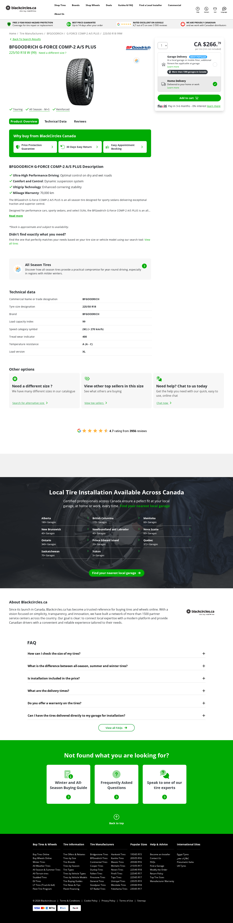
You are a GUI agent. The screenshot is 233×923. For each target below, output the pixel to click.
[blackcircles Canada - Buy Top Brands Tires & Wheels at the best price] (24, 9)
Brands (76, 5)
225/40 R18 (136, 869)
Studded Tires (40, 877)
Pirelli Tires (116, 873)
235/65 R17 (136, 888)
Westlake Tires (118, 885)
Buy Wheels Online (42, 858)
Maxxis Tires (117, 862)
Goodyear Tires (98, 885)
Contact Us (155, 858)
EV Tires (37, 881)
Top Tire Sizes (157, 877)
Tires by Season (71, 865)
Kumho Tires (117, 858)
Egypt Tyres (183, 854)
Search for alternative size (28, 403)
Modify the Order (158, 869)
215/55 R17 (136, 865)
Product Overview (24, 121)
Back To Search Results (26, 39)
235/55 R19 (136, 881)
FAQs (152, 862)
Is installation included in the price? (54, 678)
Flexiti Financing (71, 888)
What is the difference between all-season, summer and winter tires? (78, 666)
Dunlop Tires (96, 869)
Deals (109, 5)
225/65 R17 (136, 877)
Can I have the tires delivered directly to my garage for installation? (76, 716)
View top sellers (94, 403)
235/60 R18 (136, 885)
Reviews (80, 121)
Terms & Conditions (70, 900)
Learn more (173, 66)
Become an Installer (160, 854)
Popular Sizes (138, 844)
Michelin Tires (118, 865)
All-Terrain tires (40, 873)
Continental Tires (98, 862)
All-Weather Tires (41, 865)
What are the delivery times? (48, 691)
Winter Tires (39, 862)
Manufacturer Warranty (162, 881)
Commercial (174, 5)
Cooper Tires (96, 865)
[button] (116, 573)
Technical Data (56, 121)
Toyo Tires (116, 877)
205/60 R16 (136, 862)
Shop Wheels (93, 5)
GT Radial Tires (97, 888)
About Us (59, 13)
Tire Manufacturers (102, 844)
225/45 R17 (136, 873)
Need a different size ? (52, 53)
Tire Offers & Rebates (74, 854)
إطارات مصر (182, 858)
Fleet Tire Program (42, 888)
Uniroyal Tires (118, 881)
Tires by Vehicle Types (74, 873)
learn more (213, 106)
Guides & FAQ (125, 5)
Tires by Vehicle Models (75, 877)
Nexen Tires (117, 869)
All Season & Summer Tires (46, 869)
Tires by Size (69, 858)
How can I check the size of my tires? (54, 654)
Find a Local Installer (150, 5)
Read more (16, 215)
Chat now (163, 403)
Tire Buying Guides (72, 881)
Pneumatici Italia (185, 862)
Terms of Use (126, 900)
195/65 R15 (136, 854)
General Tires (97, 881)
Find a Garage (157, 865)
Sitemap (141, 900)
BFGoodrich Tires (99, 858)
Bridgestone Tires (99, 854)
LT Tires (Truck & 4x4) (44, 885)
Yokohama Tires (119, 888)
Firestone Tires (97, 877)
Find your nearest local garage (145, 506)
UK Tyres (181, 865)
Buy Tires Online (41, 854)
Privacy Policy (108, 900)
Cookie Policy (90, 900)
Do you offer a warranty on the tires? (54, 703)
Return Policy (156, 873)
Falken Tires (96, 873)
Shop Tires (60, 5)
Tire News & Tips (71, 885)
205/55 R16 (136, 858)
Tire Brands (69, 862)
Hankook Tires (118, 854)
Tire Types (68, 869)
